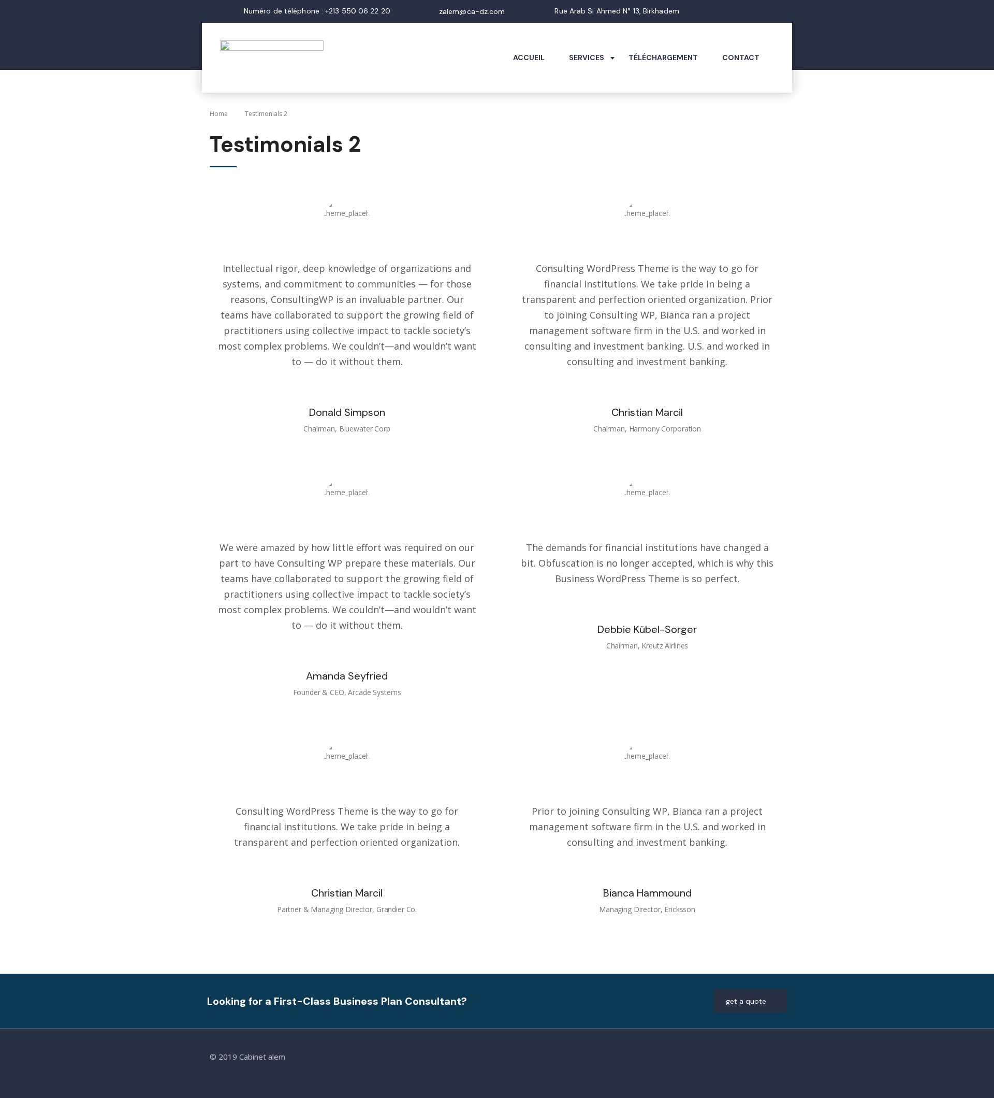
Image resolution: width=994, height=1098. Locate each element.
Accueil (529, 57)
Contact (740, 57)
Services (586, 57)
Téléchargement (663, 57)
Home (219, 113)
